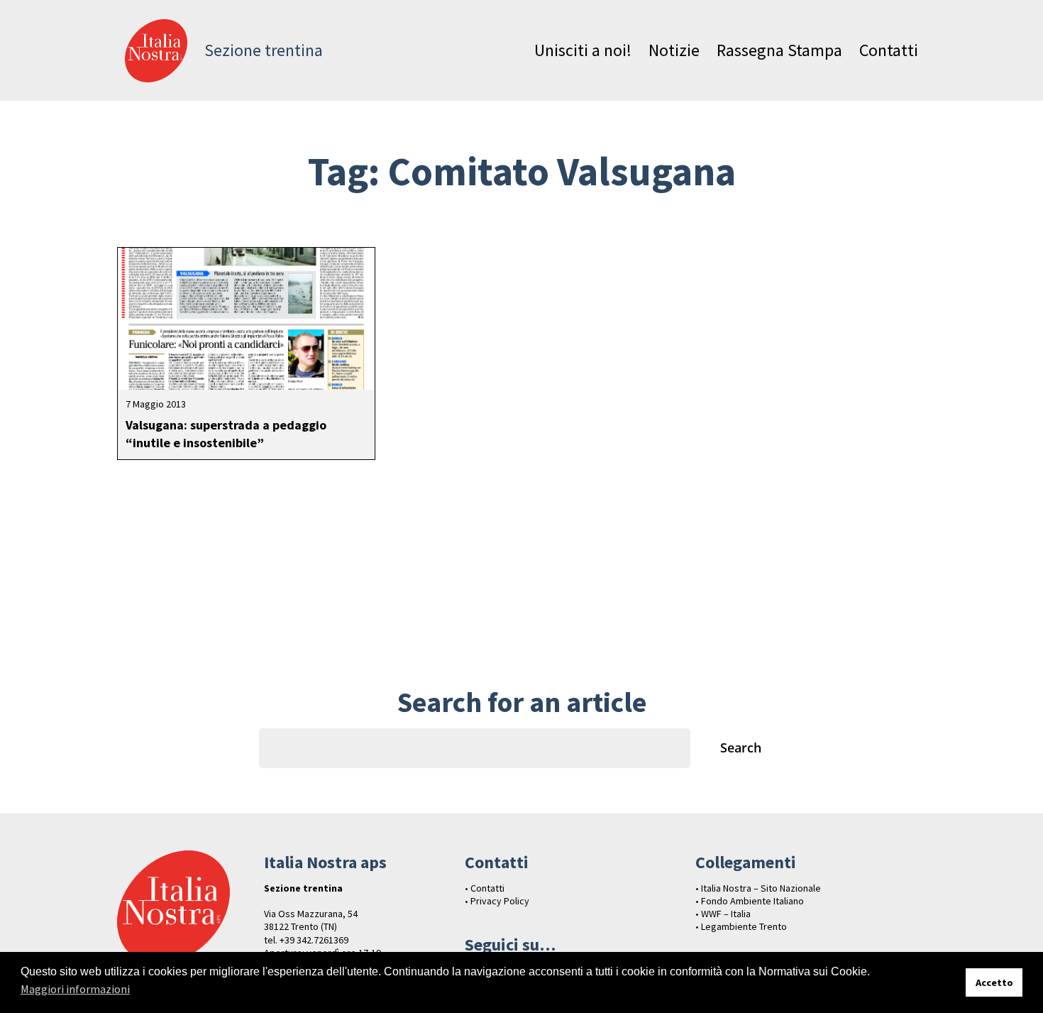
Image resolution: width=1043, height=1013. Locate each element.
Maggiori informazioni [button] (75, 989)
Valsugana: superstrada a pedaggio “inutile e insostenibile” (226, 434)
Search (740, 747)
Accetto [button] (994, 982)
